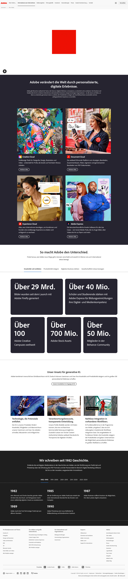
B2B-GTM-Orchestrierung (35, 545)
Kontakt (91, 3)
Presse (72, 3)
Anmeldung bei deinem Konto (113, 533)
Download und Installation (86, 535)
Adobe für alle (109, 558)
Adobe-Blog (109, 561)
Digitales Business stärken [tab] (70, 269)
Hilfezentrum (83, 533)
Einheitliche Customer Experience (36, 540)
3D (3, 545)
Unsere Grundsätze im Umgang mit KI (64, 384)
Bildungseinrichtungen (60, 534)
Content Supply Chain (34, 537)
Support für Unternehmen (86, 543)
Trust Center (109, 553)
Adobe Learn (83, 540)
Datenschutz (98, 573)
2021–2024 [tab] (83, 480)
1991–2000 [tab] (54, 480)
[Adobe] (4, 3)
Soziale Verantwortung (80, 3)
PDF (4, 543)
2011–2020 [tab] (73, 480)
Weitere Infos (24, 169)
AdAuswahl (122, 575)
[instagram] (21, 573)
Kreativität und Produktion (35, 542)
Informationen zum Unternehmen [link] (26, 3)
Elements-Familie (7, 548)
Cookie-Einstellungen (119, 573)
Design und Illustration (8, 538)
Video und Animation (8, 540)
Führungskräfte (49, 3)
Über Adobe (12, 3)
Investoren (57, 3)
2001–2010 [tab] (64, 480)
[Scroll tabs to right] (126, 269)
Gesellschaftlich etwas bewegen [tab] (93, 269)
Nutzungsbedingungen (108, 573)
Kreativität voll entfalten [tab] (32, 269)
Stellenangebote (40, 3)
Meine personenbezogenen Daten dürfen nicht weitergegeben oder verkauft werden (97, 575)
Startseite (3, 7)
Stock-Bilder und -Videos (8, 550)
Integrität (108, 555)
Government (57, 540)
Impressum (91, 573)
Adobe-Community (84, 538)
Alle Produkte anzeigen (8, 553)
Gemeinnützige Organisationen (62, 537)
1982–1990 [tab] (44, 480)
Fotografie (5, 535)
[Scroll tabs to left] (1, 269)
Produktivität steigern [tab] (51, 269)
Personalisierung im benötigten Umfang (38, 534)
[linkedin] (28, 573)
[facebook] (18, 573)
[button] (115, 3)
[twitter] (24, 573)
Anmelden (123, 3)
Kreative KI (5, 533)
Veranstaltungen (65, 3)
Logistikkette (109, 550)
